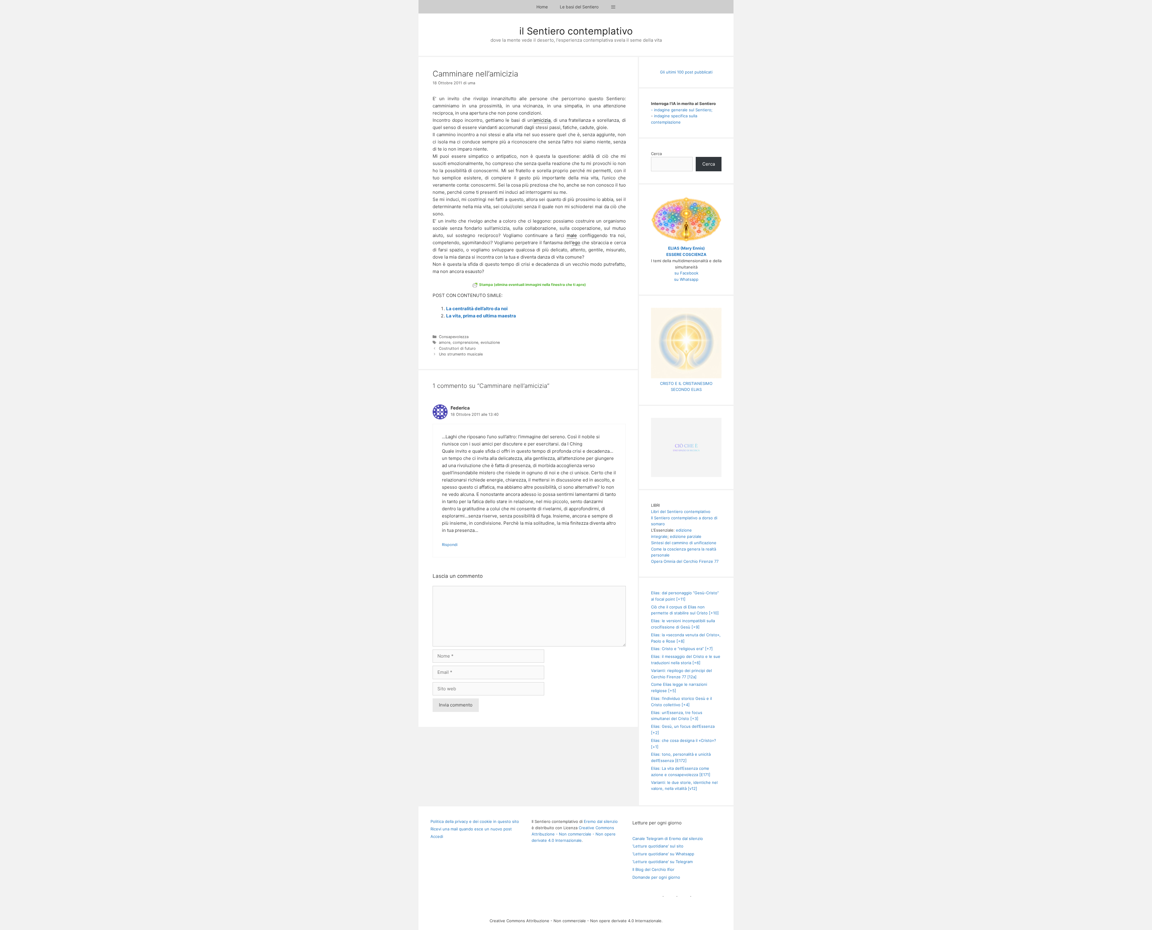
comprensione (465, 342)
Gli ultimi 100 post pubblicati (686, 72)
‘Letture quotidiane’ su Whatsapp (663, 853)
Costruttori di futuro (457, 348)
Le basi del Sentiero (579, 6)
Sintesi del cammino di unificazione (683, 542)
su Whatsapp (686, 279)
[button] (613, 7)
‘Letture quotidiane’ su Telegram (662, 861)
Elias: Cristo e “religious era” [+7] (682, 648)
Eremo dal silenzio (601, 821)
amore (444, 342)
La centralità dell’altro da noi (477, 308)
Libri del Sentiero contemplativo (680, 511)
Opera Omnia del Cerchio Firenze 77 (684, 561)
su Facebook (686, 273)
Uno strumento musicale (461, 354)
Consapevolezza (454, 336)
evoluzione (490, 342)
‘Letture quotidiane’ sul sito (657, 846)
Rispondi (450, 544)
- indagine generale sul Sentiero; (681, 109)
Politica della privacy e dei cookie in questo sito (474, 821)
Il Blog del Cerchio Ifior (653, 869)
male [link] (572, 235)
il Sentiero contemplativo (576, 31)
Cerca (656, 153)
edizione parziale (685, 536)
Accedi (436, 836)
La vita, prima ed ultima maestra (481, 316)
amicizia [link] (541, 120)
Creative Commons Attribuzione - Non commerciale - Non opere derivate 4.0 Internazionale (574, 834)
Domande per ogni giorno (656, 877)
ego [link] (576, 242)
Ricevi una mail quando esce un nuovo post (471, 828)
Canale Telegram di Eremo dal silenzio (667, 838)
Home (542, 6)
